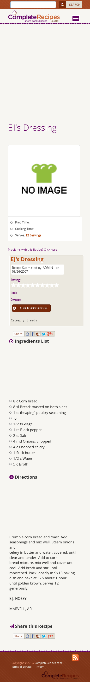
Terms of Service (21, 666)
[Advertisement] (45, 74)
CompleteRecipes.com (48, 663)
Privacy (39, 666)
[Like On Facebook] (27, 333)
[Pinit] (38, 333)
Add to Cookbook (34, 308)
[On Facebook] (32, 333)
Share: (18, 334)
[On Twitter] (44, 333)
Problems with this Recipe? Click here (32, 249)
